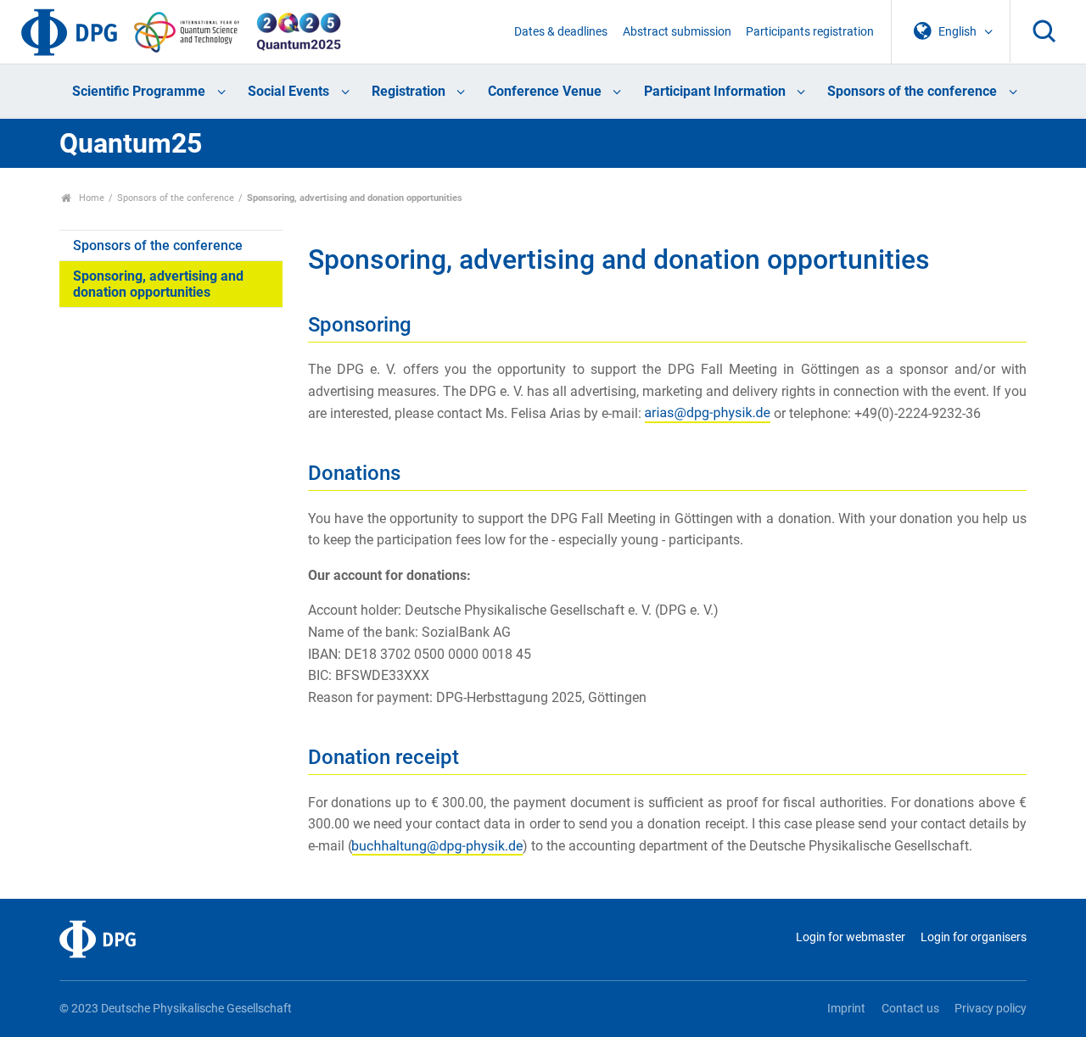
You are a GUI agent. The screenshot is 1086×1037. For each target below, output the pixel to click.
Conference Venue (545, 91)
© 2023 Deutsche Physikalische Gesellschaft (175, 1008)
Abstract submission (677, 32)
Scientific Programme (138, 91)
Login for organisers (974, 937)
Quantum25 (130, 143)
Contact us (910, 1008)
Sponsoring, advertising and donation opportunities (158, 284)
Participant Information (715, 91)
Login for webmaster (850, 937)
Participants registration (810, 32)
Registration (408, 91)
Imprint (846, 1008)
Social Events (288, 91)
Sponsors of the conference (912, 91)
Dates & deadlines (560, 32)
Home (90, 197)
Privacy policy (990, 1008)
